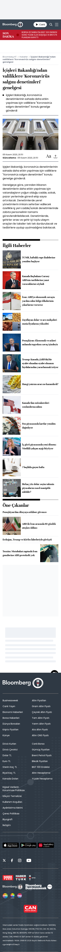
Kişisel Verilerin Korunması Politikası (14, 788)
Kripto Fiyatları (10, 729)
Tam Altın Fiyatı (40, 718)
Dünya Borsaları (11, 723)
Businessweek (10, 700)
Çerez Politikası (11, 813)
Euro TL (7, 761)
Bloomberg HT (10, 56)
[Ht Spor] (32, 878)
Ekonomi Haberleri (13, 712)
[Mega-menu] (56, 24)
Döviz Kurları (9, 743)
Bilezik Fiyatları (40, 761)
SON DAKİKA (8, 35)
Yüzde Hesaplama (42, 778)
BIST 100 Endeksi (41, 767)
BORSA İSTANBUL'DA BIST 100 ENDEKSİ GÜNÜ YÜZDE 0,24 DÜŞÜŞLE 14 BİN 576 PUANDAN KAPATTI (39, 35)
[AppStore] (11, 845)
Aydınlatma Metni (13, 807)
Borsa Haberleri (11, 718)
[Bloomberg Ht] (13, 887)
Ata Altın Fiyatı (40, 729)
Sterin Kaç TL (10, 767)
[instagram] (19, 861)
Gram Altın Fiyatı (41, 706)
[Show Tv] (5, 896)
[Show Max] (19, 896)
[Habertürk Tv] (21, 878)
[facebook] (12, 861)
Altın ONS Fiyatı (40, 735)
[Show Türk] (12, 896)
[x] (4, 861)
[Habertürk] (8, 878)
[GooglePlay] (28, 845)
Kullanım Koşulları (12, 802)
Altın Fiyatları (39, 700)
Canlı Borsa (38, 743)
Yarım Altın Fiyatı (41, 723)
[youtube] (29, 861)
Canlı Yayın (9, 706)
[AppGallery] (46, 845)
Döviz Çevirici (10, 749)
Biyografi (7, 819)
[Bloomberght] (13, 24)
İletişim (7, 825)
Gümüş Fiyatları (41, 749)
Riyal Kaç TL (9, 772)
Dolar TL (7, 755)
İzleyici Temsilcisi (12, 796)
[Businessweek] (39, 887)
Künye (6, 735)
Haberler (24, 56)
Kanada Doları (10, 778)
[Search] (50, 24)
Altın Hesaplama (41, 772)
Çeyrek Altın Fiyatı (42, 712)
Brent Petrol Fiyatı (42, 755)
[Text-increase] (48, 156)
